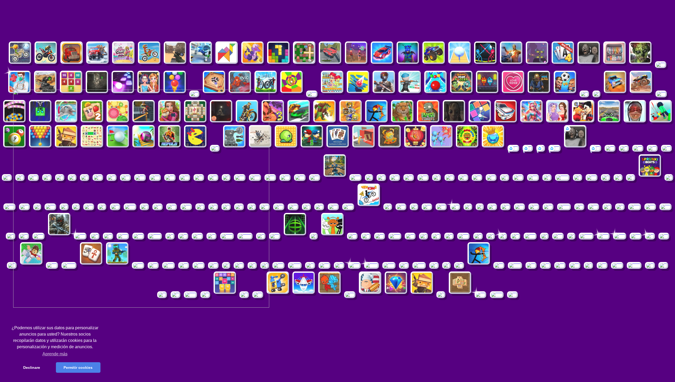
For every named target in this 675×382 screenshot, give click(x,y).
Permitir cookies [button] (78, 367)
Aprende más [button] (55, 354)
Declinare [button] (31, 367)
